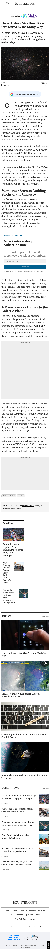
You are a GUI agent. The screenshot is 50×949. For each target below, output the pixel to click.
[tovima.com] (25, 3)
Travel (11, 915)
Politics (8, 910)
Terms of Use (23, 927)
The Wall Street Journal (25, 919)
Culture (41, 910)
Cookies (42, 927)
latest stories (15, 509)
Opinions (29, 915)
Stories (38, 915)
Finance (32, 910)
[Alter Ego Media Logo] (14, 939)
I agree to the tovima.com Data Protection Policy (24, 271)
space (20, 496)
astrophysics (9, 496)
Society (24, 910)
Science (4, 83)
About (7, 927)
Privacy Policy (33, 927)
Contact (14, 927)
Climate (19, 915)
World (16, 910)
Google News (28, 505)
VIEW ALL (45, 616)
